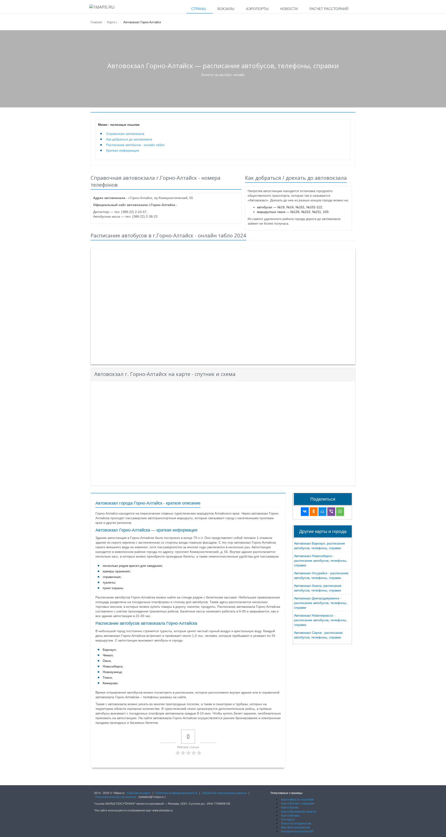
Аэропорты (257, 8)
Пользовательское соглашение (116, 797)
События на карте (139, 793)
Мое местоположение (295, 827)
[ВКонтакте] (305, 511)
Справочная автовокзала (125, 134)
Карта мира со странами (297, 799)
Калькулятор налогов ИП (297, 831)
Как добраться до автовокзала (129, 139)
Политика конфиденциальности (176, 793)
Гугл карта (288, 819)
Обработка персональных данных (224, 793)
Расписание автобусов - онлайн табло (135, 145)
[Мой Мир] (322, 511)
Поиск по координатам (296, 823)
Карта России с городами (297, 803)
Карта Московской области (298, 811)
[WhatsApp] (340, 511)
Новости (289, 8)
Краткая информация (122, 150)
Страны (198, 8)
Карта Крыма (289, 807)
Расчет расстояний (328, 8)
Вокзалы (225, 8)
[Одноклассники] (314, 511)
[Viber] (331, 511)
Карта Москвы (290, 815)
